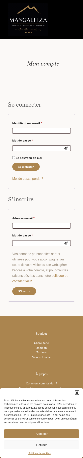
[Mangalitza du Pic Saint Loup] (28, 19)
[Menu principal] (71, 19)
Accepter (42, 433)
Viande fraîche (41, 357)
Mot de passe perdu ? (27, 178)
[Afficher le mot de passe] (66, 148)
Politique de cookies (39, 453)
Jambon (41, 347)
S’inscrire (24, 291)
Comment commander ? (41, 383)
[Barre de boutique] (63, 19)
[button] (77, 393)
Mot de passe (30, 140)
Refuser (41, 445)
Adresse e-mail (31, 217)
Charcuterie (41, 343)
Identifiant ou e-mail (34, 122)
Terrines (41, 352)
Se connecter (26, 166)
